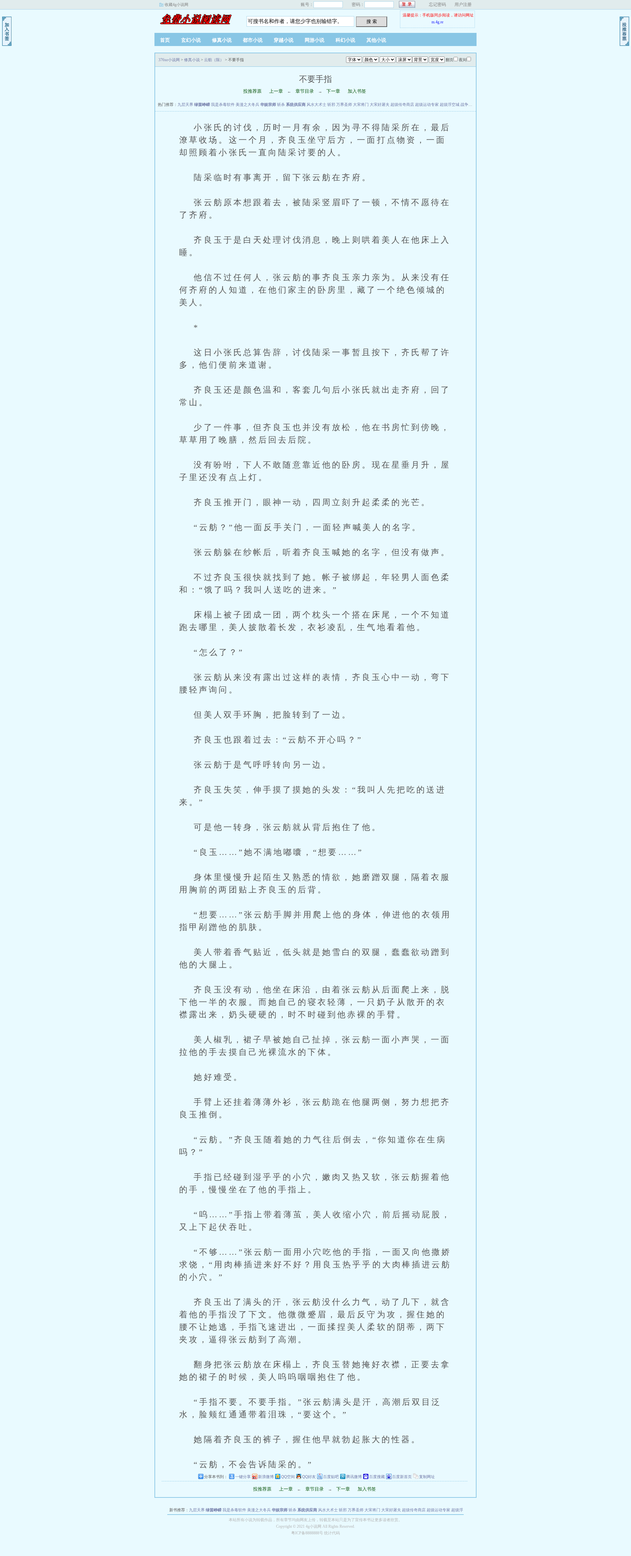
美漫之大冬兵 (247, 104)
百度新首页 (402, 1476)
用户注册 (463, 4)
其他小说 (376, 40)
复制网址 (427, 1476)
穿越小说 (283, 40)
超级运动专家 (427, 104)
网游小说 (314, 40)
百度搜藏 (377, 1476)
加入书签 (357, 91)
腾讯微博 (354, 1476)
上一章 (276, 91)
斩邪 (331, 104)
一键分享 (243, 1476)
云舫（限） (214, 60)
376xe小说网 (195, 19)
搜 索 (371, 21)
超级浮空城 (449, 104)
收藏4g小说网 (176, 4)
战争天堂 (468, 104)
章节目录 (304, 91)
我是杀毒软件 (223, 104)
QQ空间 (288, 1476)
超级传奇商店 (402, 104)
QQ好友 (309, 1476)
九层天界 (185, 104)
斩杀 (281, 104)
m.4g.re (437, 22)
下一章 (333, 91)
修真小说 (222, 40)
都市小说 (253, 40)
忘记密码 (437, 4)
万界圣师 (344, 104)
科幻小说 (345, 40)
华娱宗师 (268, 104)
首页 (165, 40)
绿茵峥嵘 (202, 104)
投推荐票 (252, 91)
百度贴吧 (331, 1476)
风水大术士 (316, 104)
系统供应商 (296, 104)
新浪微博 (266, 1476)
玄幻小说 (191, 40)
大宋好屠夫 (379, 104)
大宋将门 (361, 104)
